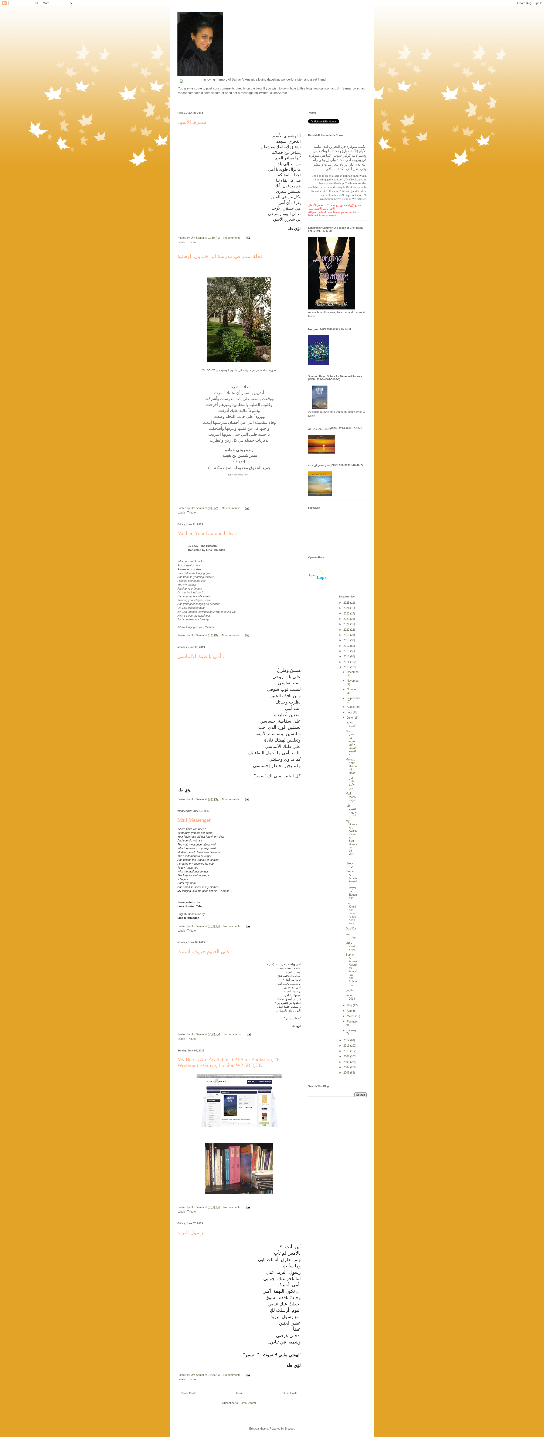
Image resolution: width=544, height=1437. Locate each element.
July (350, 712)
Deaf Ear (351, 928)
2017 (346, 645)
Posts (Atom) (247, 1402)
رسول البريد (190, 1232)
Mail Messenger (194, 820)
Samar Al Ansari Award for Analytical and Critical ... (351, 969)
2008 (346, 1062)
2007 (346, 1067)
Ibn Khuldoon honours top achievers (351, 913)
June (350, 717)
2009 (346, 1056)
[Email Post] (248, 237)
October (352, 689)
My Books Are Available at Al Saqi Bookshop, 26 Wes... (351, 839)
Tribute (191, 242)
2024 (346, 608)
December (353, 672)
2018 (346, 640)
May (350, 1005)
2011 (346, 1045)
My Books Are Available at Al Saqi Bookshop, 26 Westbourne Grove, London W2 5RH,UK (228, 1062)
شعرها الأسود (191, 122)
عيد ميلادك (351, 935)
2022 (346, 618)
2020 (346, 629)
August (351, 706)
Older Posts (290, 1393)
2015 (346, 656)
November (353, 680)
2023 (346, 613)
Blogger (289, 1428)
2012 (346, 1040)
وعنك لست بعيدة (350, 946)
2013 (346, 667)
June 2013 (350, 997)
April (350, 1010)
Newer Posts (188, 1393)
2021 (346, 624)
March (351, 1016)
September (353, 698)
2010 (346, 1051)
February (352, 1021)
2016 (346, 651)
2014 (346, 662)
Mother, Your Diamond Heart (207, 533)
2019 (346, 635)
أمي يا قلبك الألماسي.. (200, 656)
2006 (346, 1072)
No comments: (232, 237)
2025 (346, 602)
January (352, 1030)
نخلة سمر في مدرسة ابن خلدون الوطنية (219, 256)
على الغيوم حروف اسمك (203, 951)
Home (239, 1393)
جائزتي (350, 990)
